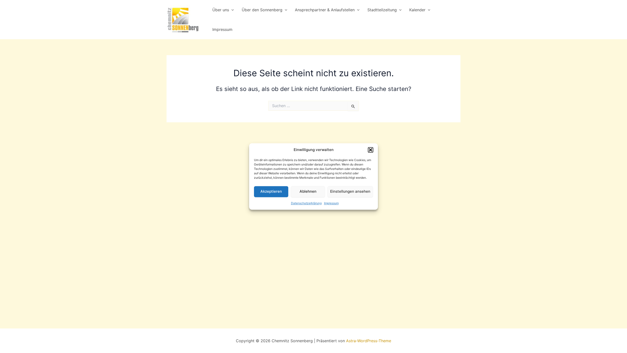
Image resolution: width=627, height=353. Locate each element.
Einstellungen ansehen (350, 191)
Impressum (331, 203)
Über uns (220, 9)
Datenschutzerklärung (306, 203)
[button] (370, 150)
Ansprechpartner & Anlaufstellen (325, 9)
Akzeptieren (271, 191)
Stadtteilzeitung (382, 9)
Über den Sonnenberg (262, 9)
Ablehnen (308, 191)
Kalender (417, 9)
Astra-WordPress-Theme (368, 340)
